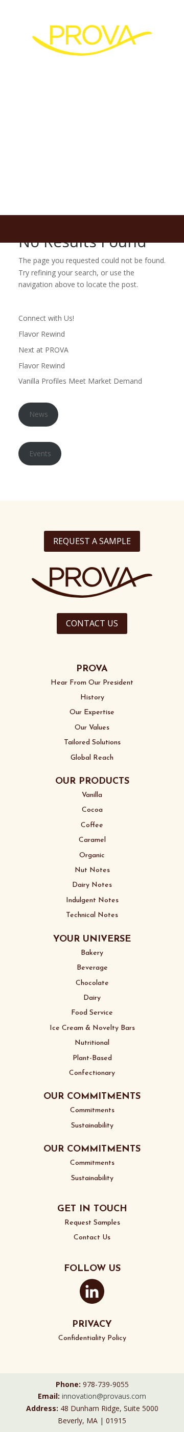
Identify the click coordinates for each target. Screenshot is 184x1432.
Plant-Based (92, 1058)
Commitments (92, 1110)
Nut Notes (92, 870)
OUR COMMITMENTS (92, 1096)
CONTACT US (92, 623)
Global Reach (92, 758)
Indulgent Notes (92, 900)
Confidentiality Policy (92, 1338)
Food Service (92, 1013)
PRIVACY (92, 1324)
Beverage (92, 968)
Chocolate (92, 983)
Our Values (92, 728)
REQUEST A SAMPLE (92, 541)
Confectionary (92, 1073)
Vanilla (92, 795)
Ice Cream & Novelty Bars (92, 1028)
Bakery (92, 953)
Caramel (92, 840)
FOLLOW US (92, 1269)
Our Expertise (92, 712)
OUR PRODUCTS (92, 781)
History (92, 697)
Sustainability (92, 1126)
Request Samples (92, 1223)
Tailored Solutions (92, 742)
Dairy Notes (92, 885)
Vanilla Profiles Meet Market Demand (80, 381)
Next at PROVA (43, 350)
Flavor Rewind (41, 334)
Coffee (92, 825)
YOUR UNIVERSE (92, 939)
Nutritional (92, 1043)
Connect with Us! (46, 318)
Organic (92, 855)
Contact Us (92, 1237)
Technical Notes (92, 915)
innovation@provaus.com (104, 1396)
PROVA (92, 669)
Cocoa (92, 810)
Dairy (92, 998)
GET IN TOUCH (92, 1209)
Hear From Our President (92, 683)
